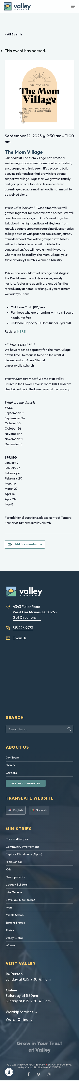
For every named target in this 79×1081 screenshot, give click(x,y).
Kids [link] (8, 869)
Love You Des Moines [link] (20, 900)
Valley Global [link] (14, 938)
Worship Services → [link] (22, 1012)
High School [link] (14, 862)
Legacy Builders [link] (17, 884)
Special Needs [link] (15, 922)
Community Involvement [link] (22, 846)
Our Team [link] (12, 757)
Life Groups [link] (14, 892)
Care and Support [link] (17, 839)
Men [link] (9, 907)
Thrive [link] (10, 930)
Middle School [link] (15, 915)
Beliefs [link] (10, 765)
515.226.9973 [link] (23, 627)
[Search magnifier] (69, 729)
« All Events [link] (13, 34)
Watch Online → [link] (19, 1019)
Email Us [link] (20, 638)
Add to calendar (25, 544)
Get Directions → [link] (27, 617)
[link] (9, 1072)
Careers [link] (11, 773)
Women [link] (11, 945)
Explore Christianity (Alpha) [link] (24, 854)
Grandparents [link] (15, 877)
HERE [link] (21, 331)
